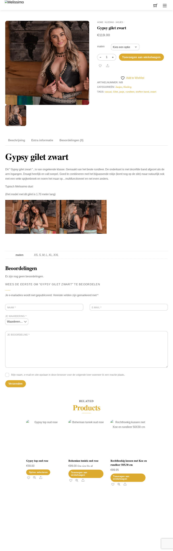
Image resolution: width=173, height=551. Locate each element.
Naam (11, 307)
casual (108, 91)
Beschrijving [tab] (16, 140)
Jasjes (119, 22)
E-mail (96, 307)
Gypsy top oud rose (37, 461)
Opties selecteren (38, 472)
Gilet (115, 91)
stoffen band (142, 91)
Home (100, 22)
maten (101, 46)
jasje (121, 91)
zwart (153, 91)
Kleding (109, 22)
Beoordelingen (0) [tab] (71, 140)
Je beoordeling (18, 335)
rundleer (130, 91)
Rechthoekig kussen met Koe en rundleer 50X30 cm (128, 463)
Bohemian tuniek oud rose (83, 461)
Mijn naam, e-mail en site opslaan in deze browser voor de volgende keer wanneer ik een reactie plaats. (68, 374)
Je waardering (16, 316)
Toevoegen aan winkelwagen (141, 57)
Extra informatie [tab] (42, 140)
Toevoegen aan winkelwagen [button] (79, 473)
